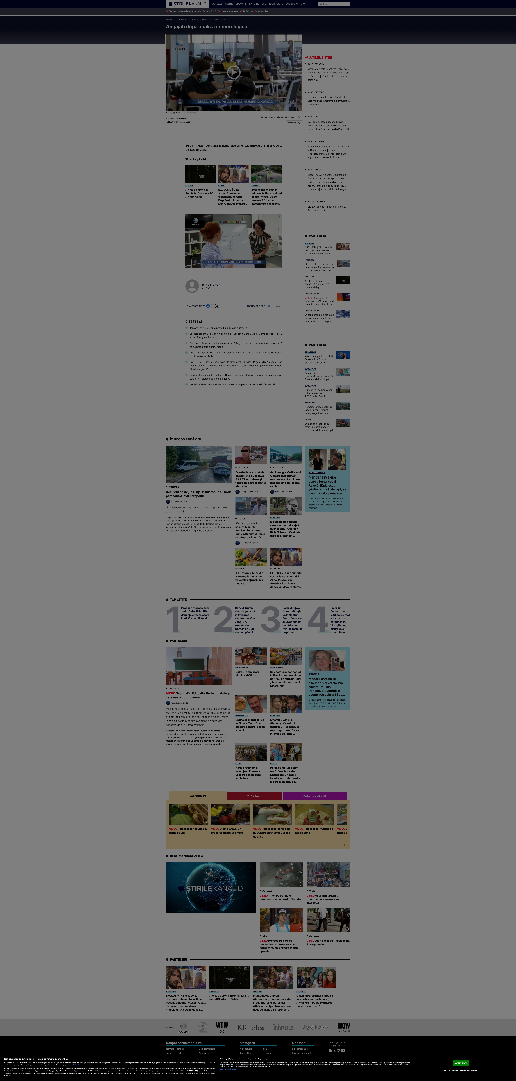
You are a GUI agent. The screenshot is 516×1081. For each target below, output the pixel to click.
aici (175, 1071)
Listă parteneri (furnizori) (229, 1069)
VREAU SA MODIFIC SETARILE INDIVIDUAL (460, 1070)
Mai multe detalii (73, 1065)
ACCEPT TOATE (461, 1063)
